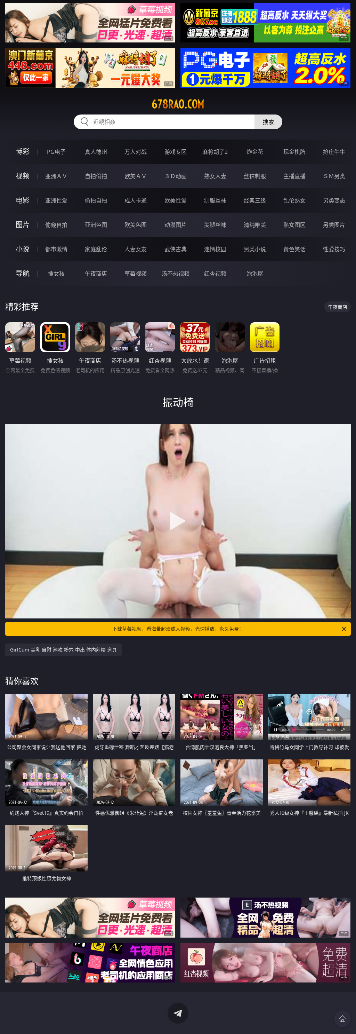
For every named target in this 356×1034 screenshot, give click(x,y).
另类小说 (255, 249)
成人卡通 (135, 200)
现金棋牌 (294, 152)
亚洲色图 (96, 225)
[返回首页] (342, 1018)
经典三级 (255, 200)
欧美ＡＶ (135, 176)
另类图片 (334, 225)
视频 (23, 176)
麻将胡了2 (215, 152)
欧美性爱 (175, 200)
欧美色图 (135, 225)
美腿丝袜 (215, 225)
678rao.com (178, 104)
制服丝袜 (215, 200)
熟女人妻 (215, 176)
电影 (23, 200)
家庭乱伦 (96, 249)
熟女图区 (294, 225)
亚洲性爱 (56, 200)
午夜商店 (96, 273)
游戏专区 (175, 152)
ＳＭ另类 (334, 176)
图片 (23, 224)
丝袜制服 (255, 176)
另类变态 (334, 200)
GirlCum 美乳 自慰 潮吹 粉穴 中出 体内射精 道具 (63, 649)
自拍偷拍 (96, 176)
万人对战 (135, 152)
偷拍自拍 (96, 200)
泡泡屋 (254, 273)
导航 (23, 273)
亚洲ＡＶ (56, 176)
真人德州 (96, 152)
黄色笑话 (294, 249)
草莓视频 (135, 273)
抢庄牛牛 (334, 152)
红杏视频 (215, 273)
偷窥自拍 (56, 225)
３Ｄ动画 (175, 176)
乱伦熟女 (294, 200)
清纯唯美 (255, 225)
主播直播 (294, 176)
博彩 (23, 151)
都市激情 (56, 249)
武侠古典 (175, 249)
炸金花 (254, 152)
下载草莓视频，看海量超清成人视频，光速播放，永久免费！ (178, 628)
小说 (23, 249)
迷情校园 (215, 249)
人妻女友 (135, 249)
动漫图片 (175, 225)
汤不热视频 (175, 273)
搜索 (268, 122)
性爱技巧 (334, 249)
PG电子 (56, 152)
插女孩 (56, 273)
